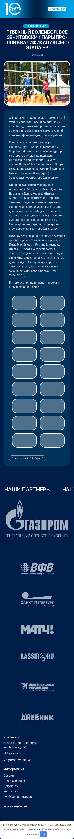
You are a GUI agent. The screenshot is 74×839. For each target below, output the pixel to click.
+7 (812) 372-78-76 (17, 760)
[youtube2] (11, 814)
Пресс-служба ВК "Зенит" (27, 458)
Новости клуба (36, 26)
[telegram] (22, 814)
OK (43, 834)
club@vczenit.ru (14, 753)
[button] (71, 8)
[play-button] (17, 814)
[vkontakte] (5, 814)
